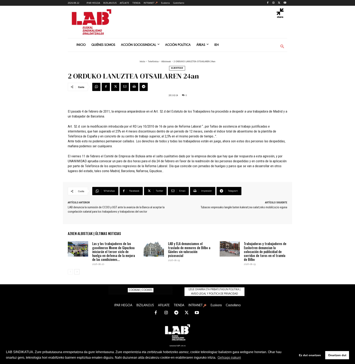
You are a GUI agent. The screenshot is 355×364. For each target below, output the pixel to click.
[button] (282, 47)
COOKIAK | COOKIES (140, 290)
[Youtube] (284, 3)
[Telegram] (143, 87)
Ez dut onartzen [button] (310, 355)
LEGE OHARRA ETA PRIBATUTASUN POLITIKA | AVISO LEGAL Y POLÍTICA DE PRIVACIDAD (214, 291)
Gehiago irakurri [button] (229, 357)
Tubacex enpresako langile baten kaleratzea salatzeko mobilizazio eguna (244, 207)
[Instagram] (273, 3)
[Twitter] (279, 3)
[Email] (125, 87)
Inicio (142, 62)
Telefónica (153, 62)
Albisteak (166, 62)
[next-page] (77, 271)
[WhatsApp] (96, 87)
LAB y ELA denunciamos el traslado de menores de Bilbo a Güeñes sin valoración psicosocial (189, 249)
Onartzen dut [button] (337, 355)
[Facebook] (267, 3)
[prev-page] (70, 271)
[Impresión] (134, 87)
